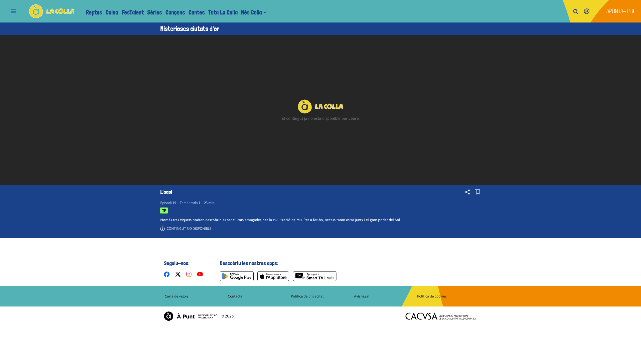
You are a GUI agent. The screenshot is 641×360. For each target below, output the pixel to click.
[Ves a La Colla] (52, 11)
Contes (197, 12)
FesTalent (133, 12)
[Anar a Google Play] (237, 276)
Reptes (94, 12)
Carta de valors (177, 296)
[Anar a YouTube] (201, 274)
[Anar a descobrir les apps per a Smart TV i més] (315, 276)
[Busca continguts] (576, 11)
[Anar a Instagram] (190, 274)
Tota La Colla (223, 12)
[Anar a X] (179, 274)
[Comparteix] (467, 192)
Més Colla (251, 12)
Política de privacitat (307, 296)
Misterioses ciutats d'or (189, 28)
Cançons (175, 12)
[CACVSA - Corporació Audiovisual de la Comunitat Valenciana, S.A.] (441, 316)
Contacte (235, 296)
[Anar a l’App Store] (273, 276)
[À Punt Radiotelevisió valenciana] (190, 316)
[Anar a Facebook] (168, 274)
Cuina (112, 12)
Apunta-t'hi (620, 11)
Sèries (154, 12)
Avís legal (361, 296)
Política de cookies (432, 296)
